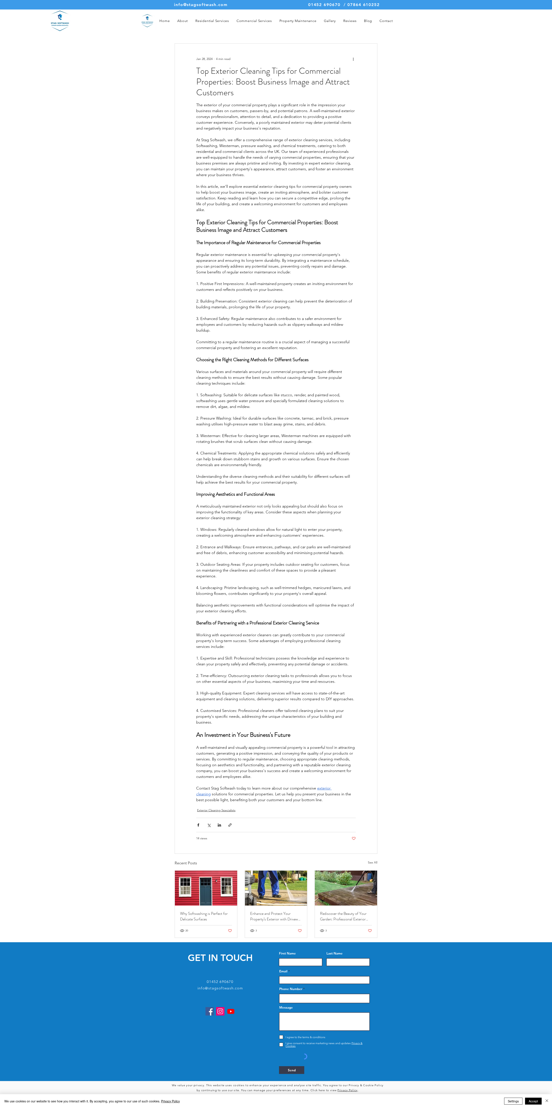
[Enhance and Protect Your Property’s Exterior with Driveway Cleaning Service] (276, 888)
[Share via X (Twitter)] (209, 825)
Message (286, 1007)
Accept (533, 1101)
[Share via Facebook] (198, 825)
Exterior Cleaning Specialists (216, 810)
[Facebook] (209, 1011)
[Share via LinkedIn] (219, 825)
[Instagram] (220, 1011)
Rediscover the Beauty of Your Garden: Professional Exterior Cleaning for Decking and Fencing (346, 916)
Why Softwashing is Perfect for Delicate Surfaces (204, 916)
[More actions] (353, 59)
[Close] (546, 1101)
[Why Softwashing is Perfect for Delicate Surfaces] (206, 888)
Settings (513, 1101)
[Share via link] (230, 825)
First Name (287, 953)
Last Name (334, 953)
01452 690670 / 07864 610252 (344, 4)
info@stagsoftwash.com (201, 4)
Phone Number (290, 988)
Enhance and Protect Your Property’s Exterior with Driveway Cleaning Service (275, 916)
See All (372, 862)
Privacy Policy (347, 1090)
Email (283, 971)
